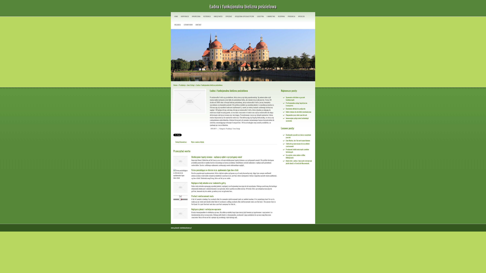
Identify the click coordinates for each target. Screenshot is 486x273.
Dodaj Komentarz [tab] (181, 142)
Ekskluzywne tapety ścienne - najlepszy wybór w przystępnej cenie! (216, 156)
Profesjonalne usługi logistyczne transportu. (296, 104)
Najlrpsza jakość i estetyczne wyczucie (206, 209)
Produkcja (182, 85)
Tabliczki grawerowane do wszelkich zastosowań (297, 144)
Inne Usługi (190, 85)
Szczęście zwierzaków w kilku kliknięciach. (295, 156)
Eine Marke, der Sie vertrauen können (298, 140)
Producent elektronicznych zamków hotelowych (297, 150)
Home (175, 85)
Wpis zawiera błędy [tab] (197, 142)
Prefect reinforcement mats (202, 196)
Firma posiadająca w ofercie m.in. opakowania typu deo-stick (214, 170)
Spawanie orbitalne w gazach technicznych (295, 98)
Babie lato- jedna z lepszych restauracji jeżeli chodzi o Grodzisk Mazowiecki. (299, 162)
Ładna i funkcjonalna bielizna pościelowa (209, 85)
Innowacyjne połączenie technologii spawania (297, 119)
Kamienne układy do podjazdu (295, 108)
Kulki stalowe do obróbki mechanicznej (298, 111)
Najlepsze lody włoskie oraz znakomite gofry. (208, 183)
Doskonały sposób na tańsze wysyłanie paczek (298, 136)
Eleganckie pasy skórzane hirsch (296, 115)
